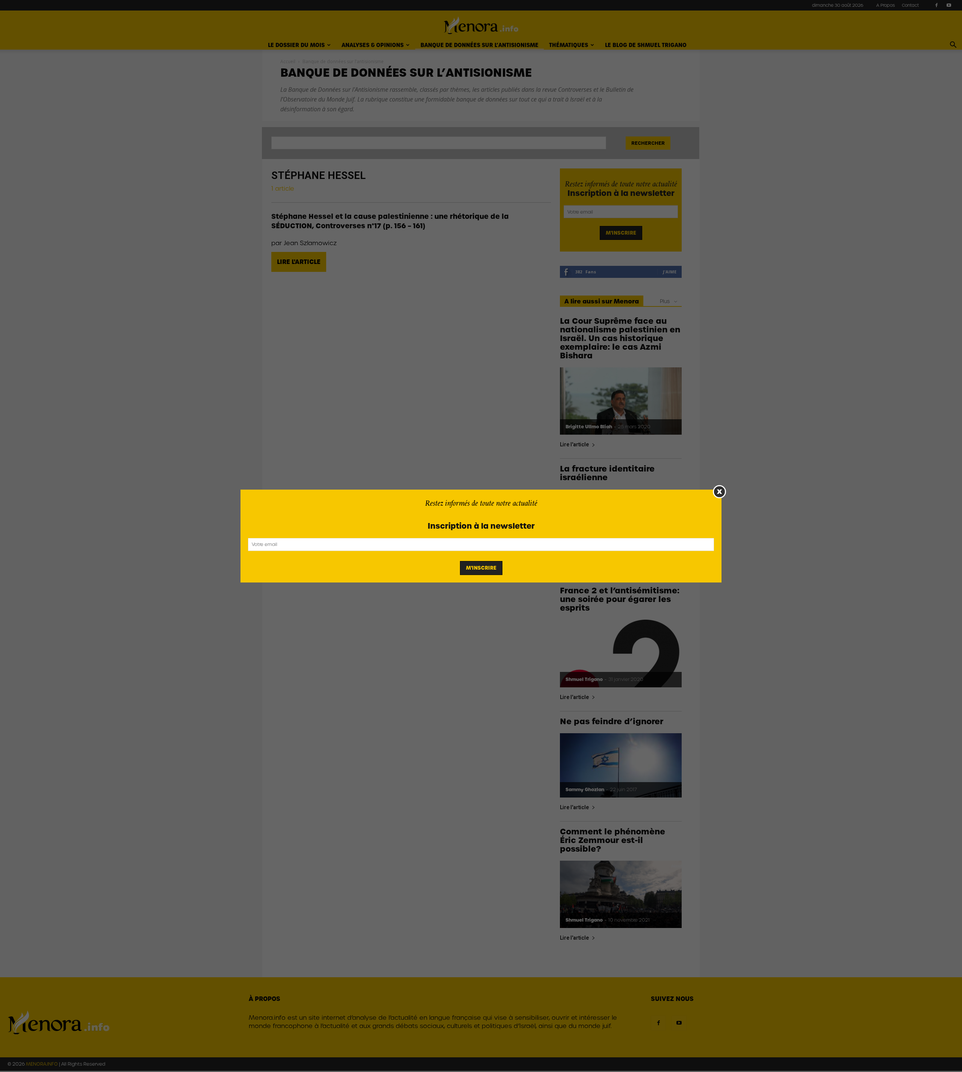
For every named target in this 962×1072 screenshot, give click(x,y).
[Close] (719, 491)
